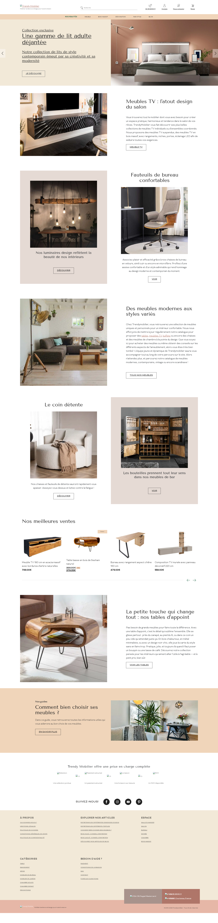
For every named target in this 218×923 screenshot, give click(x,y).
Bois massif (146, 841)
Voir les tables (139, 665)
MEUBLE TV (136, 147)
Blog (151, 17)
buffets (166, 335)
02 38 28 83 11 (150, 9)
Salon (144, 826)
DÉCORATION (120, 17)
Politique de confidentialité (32, 838)
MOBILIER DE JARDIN (27, 879)
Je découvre (12, 73)
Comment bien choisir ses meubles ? (96, 830)
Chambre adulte (27, 882)
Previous (188, 580)
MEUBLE (88, 17)
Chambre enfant (27, 886)
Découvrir (63, 270)
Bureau (144, 830)
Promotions (25, 890)
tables (144, 335)
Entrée (144, 834)
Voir (154, 279)
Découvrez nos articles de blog (95, 841)
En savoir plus (48, 732)
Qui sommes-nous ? (28, 822)
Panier (193, 9)
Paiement (84, 863)
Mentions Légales (28, 826)
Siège (22, 871)
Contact (84, 875)
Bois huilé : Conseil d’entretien (94, 834)
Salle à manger (147, 822)
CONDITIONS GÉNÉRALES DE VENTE (33, 834)
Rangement (25, 867)
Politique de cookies (29, 830)
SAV (82, 871)
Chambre (144, 838)
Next (194, 580)
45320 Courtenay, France (180, 898)
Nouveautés (71, 17)
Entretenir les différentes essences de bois (100, 822)
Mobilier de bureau (28, 875)
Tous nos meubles (141, 375)
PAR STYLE (137, 17)
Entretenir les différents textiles (95, 826)
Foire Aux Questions (89, 879)
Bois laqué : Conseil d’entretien (94, 838)
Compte (164, 9)
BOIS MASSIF (103, 17)
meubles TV (155, 335)
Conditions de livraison (91, 867)
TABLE (22, 863)
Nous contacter (178, 9)
